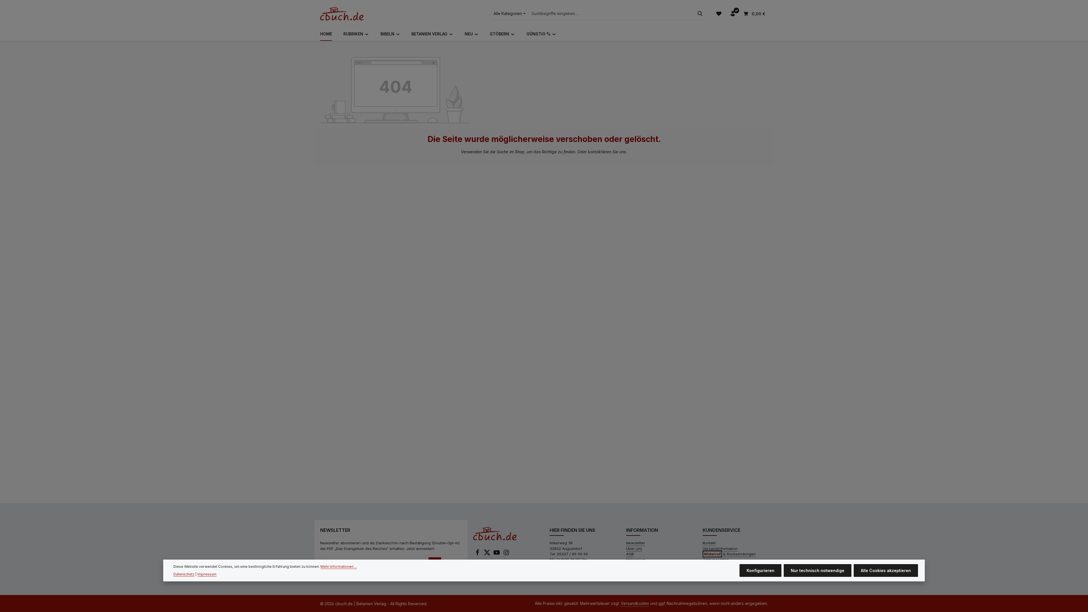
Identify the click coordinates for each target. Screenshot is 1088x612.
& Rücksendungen (730, 554)
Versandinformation (720, 548)
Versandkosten (635, 603)
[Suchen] (700, 13)
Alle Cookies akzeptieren (886, 570)
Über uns (634, 548)
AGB (630, 554)
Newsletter (635, 543)
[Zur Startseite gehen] (342, 13)
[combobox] (611, 13)
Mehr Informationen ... (338, 566)
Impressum (206, 574)
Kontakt (709, 543)
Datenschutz (183, 574)
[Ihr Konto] (732, 13)
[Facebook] (478, 554)
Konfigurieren (760, 570)
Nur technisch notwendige (817, 570)
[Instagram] (506, 554)
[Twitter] (487, 554)
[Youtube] (497, 554)
